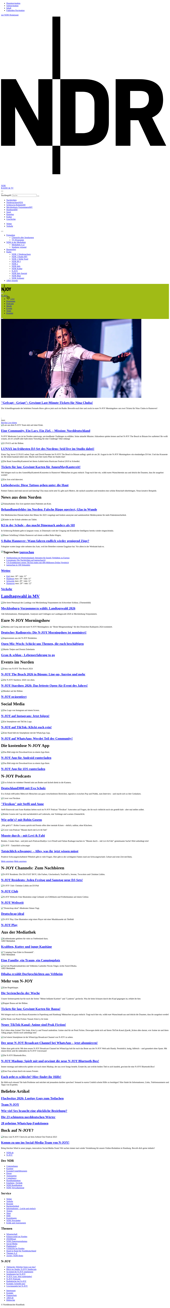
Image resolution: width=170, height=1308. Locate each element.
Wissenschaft (11, 1234)
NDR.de (10, 1153)
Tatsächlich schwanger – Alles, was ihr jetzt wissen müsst (39, 851)
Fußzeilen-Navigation (15, 10)
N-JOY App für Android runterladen (26, 757)
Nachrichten (11, 200)
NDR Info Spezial (19, 273)
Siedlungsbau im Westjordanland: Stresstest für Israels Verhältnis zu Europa (37, 558)
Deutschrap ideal (12, 913)
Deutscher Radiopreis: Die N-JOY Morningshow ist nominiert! (43, 632)
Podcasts (10, 303)
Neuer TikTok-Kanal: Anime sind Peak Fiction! (33, 1024)
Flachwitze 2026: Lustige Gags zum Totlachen (32, 1098)
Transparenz (11, 1176)
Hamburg (10, 578)
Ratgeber (10, 214)
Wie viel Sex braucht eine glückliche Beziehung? (34, 1110)
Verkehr (6, 589)
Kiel (8, 576)
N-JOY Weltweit (12, 902)
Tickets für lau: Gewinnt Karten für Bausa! (30, 1009)
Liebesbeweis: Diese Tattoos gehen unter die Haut (35, 485)
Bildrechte (10, 1300)
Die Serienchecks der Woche (20, 993)
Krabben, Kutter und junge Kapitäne (26, 946)
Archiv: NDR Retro (14, 1256)
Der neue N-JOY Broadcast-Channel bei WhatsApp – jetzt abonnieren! (49, 1043)
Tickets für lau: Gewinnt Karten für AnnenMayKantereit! (40, 467)
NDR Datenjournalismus (16, 1241)
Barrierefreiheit (12, 1206)
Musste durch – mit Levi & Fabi (23, 835)
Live (12, 299)
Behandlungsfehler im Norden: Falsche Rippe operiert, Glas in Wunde (49, 509)
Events (9, 308)
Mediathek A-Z (18, 245)
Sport (8, 212)
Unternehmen (12, 1166)
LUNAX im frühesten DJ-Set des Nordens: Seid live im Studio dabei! (47, 448)
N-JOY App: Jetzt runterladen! (19, 1276)
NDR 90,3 (16, 261)
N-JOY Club (9, 891)
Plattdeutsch (11, 1246)
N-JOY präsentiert (14, 696)
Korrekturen (11, 1218)
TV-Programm (18, 240)
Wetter (6, 570)
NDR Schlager (18, 278)
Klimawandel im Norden (16, 1236)
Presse (9, 1173)
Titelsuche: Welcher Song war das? (21, 1267)
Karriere (9, 1168)
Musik (9, 306)
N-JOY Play (9, 925)
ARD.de (10, 1298)
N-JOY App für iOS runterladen (23, 769)
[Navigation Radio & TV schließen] (2, 231)
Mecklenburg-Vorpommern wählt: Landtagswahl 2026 (38, 608)
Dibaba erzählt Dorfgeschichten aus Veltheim (32, 974)
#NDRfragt (11, 1239)
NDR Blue (16, 276)
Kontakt (9, 313)
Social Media (11, 1244)
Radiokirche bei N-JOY (16, 1281)
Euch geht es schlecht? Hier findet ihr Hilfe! (31, 1077)
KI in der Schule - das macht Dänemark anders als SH (38, 525)
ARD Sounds (12, 280)
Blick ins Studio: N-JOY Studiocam (21, 1269)
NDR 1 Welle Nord (20, 259)
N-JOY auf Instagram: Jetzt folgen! (25, 716)
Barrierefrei (11, 249)
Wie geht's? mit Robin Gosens (21, 819)
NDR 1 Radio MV (19, 256)
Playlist (4, 423)
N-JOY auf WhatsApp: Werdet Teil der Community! (37, 738)
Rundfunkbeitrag (13, 1180)
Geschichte (11, 219)
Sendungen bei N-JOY (16, 1274)
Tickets (9, 1211)
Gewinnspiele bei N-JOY (17, 1286)
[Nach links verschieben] (2, 318)
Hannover (10, 583)
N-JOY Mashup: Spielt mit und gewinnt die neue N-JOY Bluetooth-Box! (50, 1061)
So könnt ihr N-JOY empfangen (19, 1272)
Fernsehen (10, 235)
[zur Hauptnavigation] (2, 191)
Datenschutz (11, 1295)
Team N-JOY (10, 1104)
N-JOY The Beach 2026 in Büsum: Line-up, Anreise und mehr (43, 674)
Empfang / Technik (14, 1183)
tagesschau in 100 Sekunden (18, 565)
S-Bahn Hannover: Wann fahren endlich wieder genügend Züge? (45, 541)
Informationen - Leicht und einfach (21, 1208)
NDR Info (16, 266)
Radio (8, 252)
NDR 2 (15, 264)
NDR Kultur (17, 268)
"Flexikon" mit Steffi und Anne (22, 804)
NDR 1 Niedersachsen (21, 254)
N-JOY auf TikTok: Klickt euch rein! (26, 727)
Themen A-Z (11, 1253)
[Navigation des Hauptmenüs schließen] (2, 193)
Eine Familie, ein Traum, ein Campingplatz (30, 960)
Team (8, 311)
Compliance (11, 1178)
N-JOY (15, 271)
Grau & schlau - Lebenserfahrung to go (28, 655)
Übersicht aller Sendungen (23, 237)
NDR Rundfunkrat (14, 1185)
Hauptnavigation (13, 3)
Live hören (12, 423)
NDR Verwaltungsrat (15, 1188)
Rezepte (9, 1204)
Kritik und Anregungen (16, 1223)
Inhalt (8, 8)
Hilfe (8, 1216)
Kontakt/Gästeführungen (16, 1171)
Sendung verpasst (19, 247)
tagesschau (26, 552)
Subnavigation (12, 6)
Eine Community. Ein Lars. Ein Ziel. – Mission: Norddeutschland (45, 430)
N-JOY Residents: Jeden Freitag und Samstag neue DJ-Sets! (42, 880)
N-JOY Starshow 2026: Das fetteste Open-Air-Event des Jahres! (44, 685)
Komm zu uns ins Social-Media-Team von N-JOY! (35, 1142)
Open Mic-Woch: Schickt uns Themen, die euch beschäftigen (42, 643)
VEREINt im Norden (15, 1248)
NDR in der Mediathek (16, 242)
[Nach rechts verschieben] (2, 293)
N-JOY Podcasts (13, 1279)
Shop (8, 1213)
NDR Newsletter (13, 1220)
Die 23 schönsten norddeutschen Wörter (28, 1117)
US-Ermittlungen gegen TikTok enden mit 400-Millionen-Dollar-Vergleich (37, 562)
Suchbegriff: (6, 195)
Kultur (9, 217)
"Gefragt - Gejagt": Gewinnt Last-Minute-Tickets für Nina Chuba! (47, 402)
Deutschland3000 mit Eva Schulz (23, 788)
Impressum (11, 1290)
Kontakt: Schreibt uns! (15, 1284)
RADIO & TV (7, 188)
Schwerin (10, 581)
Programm (10, 301)
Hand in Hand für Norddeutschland (21, 1251)
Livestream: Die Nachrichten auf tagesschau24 (25, 560)
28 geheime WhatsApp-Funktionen (24, 1123)
